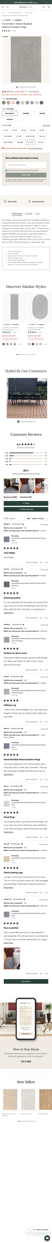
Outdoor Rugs (29, 12)
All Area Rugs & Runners (15, 12)
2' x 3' (6, 130)
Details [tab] (28, 213)
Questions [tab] (26, 497)
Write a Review (30, 510)
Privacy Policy (28, 179)
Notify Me (26, 175)
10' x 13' (42, 136)
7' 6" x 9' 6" (8, 136)
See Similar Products (35, 148)
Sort (29, 518)
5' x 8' (33, 130)
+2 (45, 344)
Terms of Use (39, 179)
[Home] (26, 7)
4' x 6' (24, 130)
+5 (19, 344)
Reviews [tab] (10, 497)
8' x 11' (19, 136)
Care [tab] (37, 213)
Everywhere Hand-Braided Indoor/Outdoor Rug (15, 15)
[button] (9, 30)
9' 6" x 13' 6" (8, 142)
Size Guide (46, 125)
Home (3, 12)
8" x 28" (30, 142)
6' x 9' (42, 130)
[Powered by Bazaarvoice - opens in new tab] (26, 421)
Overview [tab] (17, 213)
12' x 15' (41, 142)
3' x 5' (15, 130)
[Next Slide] (46, 485)
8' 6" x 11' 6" (30, 136)
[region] (26, 485)
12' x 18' (20, 142)
